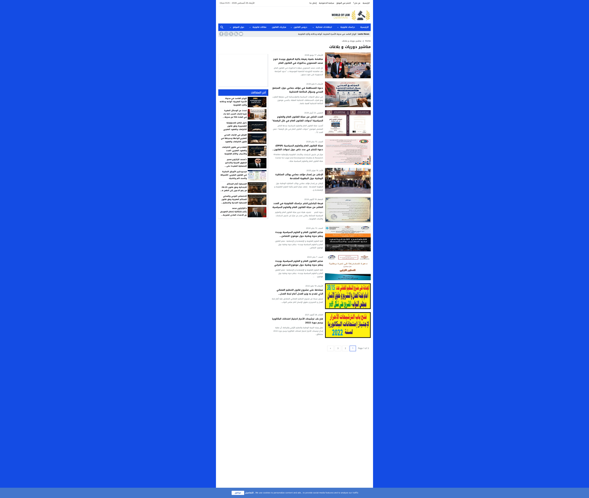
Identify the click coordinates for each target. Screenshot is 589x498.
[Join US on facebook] (221, 34)
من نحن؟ (356, 3)
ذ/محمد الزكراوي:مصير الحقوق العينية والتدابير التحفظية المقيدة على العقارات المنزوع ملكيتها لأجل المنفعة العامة (233, 166)
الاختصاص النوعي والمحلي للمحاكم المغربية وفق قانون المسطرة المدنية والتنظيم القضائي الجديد (234, 201)
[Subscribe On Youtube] (240, 34)
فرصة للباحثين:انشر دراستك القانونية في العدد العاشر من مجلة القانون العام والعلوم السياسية (297, 205)
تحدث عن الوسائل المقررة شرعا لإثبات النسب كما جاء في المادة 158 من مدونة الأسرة (235, 115)
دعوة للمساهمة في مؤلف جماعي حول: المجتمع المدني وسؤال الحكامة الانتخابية (297, 90)
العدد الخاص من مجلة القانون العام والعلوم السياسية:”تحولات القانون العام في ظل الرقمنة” (297, 119)
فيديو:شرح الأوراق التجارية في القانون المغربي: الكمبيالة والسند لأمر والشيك (233, 175)
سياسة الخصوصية (326, 3)
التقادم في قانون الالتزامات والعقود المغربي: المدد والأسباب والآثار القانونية (234, 150)
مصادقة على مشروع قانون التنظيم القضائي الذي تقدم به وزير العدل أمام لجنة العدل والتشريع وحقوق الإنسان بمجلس (300, 294)
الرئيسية (366, 3)
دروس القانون (300, 27)
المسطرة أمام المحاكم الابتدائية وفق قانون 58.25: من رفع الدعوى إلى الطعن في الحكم (233, 189)
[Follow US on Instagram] (225, 34)
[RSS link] (235, 34)
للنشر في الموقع (344, 3)
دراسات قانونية (347, 27)
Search (222, 27)
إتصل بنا (313, 3)
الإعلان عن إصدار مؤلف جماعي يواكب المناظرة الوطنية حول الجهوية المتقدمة (299, 176)
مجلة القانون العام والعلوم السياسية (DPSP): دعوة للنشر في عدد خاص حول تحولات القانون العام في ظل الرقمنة (298, 149)
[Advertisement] (274, 14)
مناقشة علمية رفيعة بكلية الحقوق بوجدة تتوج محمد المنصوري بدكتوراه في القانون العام (298, 61)
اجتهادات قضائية (324, 27)
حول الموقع (238, 27)
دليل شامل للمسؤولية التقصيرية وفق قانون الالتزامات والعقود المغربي (235, 126)
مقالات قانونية (259, 27)
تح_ (355, 34)
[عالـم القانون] (350, 15)
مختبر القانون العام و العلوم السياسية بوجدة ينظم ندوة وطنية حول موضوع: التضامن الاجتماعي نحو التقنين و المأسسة (299, 236)
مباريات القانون (279, 27)
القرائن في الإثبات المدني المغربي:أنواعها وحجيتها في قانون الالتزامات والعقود (234, 138)
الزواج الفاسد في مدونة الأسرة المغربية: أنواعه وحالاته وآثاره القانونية (233, 102)
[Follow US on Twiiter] (230, 34)
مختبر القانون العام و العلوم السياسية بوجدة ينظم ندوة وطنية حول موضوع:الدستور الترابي (298, 263)
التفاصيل (249, 493)
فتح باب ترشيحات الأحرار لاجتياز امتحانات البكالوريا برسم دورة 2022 (297, 321)
